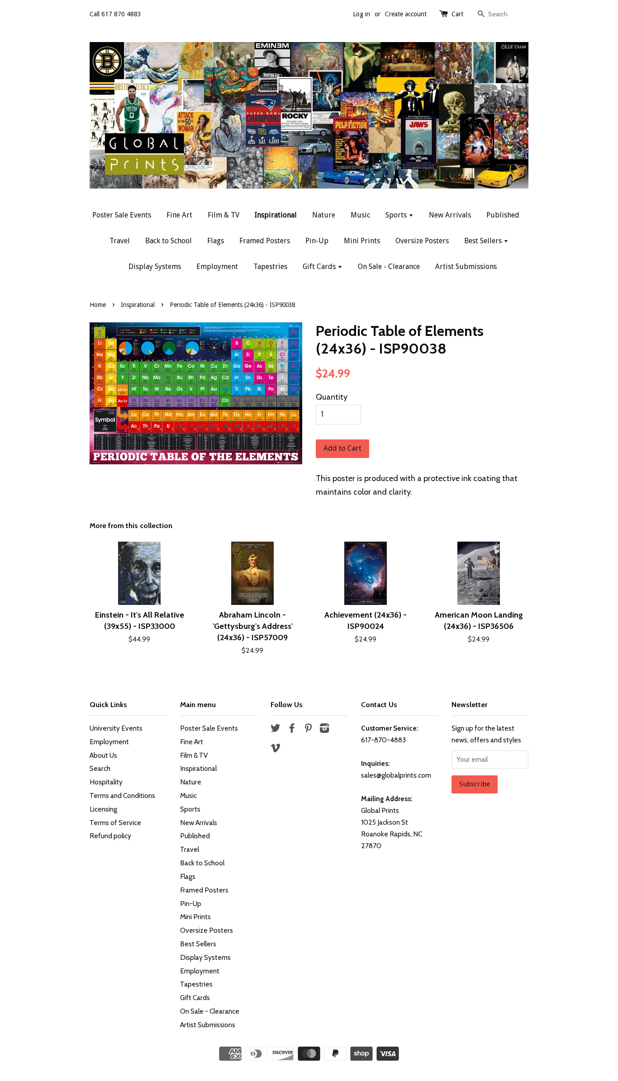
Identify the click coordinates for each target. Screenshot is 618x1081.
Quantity (331, 397)
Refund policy (110, 835)
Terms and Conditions (122, 795)
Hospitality (106, 782)
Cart (457, 14)
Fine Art (179, 215)
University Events (116, 728)
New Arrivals (450, 215)
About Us (103, 755)
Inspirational (276, 215)
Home (98, 304)
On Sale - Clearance (389, 266)
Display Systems (154, 266)
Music (360, 215)
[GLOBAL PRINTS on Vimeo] (275, 749)
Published (502, 215)
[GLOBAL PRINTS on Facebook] (292, 729)
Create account (406, 14)
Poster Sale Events (121, 215)
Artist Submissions (466, 266)
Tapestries (270, 266)
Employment (217, 266)
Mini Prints (362, 240)
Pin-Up (316, 240)
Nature (323, 215)
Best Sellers (484, 240)
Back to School (168, 240)
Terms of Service (115, 822)
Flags (215, 240)
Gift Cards (320, 266)
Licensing (103, 809)
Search (100, 768)
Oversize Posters (422, 240)
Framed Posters (264, 240)
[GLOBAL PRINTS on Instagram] (324, 729)
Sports (397, 215)
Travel (119, 240)
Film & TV (223, 215)
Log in (361, 14)
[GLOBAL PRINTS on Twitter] (275, 729)
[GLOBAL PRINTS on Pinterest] (308, 729)
